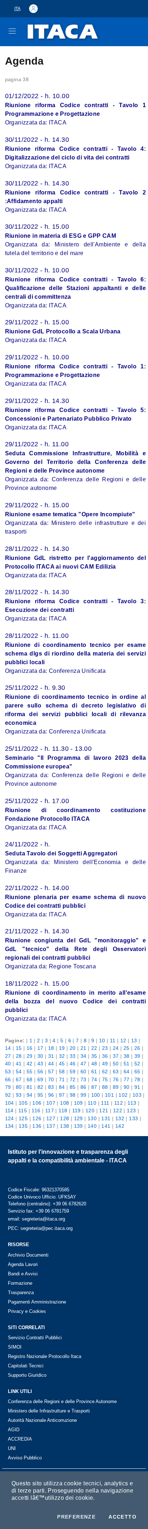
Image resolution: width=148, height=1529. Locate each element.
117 (49, 1110)
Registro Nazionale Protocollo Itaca (44, 1356)
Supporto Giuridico (27, 1375)
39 (137, 1056)
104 (9, 1103)
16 (30, 1048)
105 (23, 1103)
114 (9, 1110)
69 (40, 1079)
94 (30, 1095)
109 (78, 1103)
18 (51, 1048)
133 (133, 1118)
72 (73, 1079)
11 (113, 1040)
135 (23, 1126)
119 (76, 1110)
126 (36, 1118)
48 (94, 1063)
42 (30, 1063)
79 (8, 1087)
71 (62, 1079)
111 (105, 1103)
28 (19, 1056)
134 (9, 1126)
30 (40, 1056)
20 (73, 1048)
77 (127, 1079)
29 (30, 1056)
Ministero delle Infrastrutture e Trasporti (49, 1411)
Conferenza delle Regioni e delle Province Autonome (62, 1401)
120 (89, 1110)
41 (19, 1063)
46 (73, 1063)
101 (109, 1095)
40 (8, 1063)
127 (50, 1118)
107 (50, 1103)
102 (123, 1095)
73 (83, 1079)
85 (73, 1087)
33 (73, 1056)
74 (94, 1079)
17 (40, 1048)
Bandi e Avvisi (23, 1273)
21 (83, 1048)
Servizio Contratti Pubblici (35, 1337)
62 (105, 1071)
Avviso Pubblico (25, 1457)
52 (137, 1063)
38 (127, 1056)
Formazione (20, 1283)
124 (9, 1118)
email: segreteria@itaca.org (36, 1219)
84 (62, 1087)
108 (64, 1103)
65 (137, 1071)
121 (103, 1110)
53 (8, 1071)
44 (51, 1063)
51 (127, 1063)
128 (64, 1118)
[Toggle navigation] (12, 31)
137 (50, 1126)
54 (19, 1071)
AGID (13, 1429)
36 (105, 1056)
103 (137, 1095)
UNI (12, 1448)
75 (105, 1079)
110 (92, 1103)
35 (94, 1056)
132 (119, 1118)
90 (127, 1087)
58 (62, 1071)
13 (134, 1040)
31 (51, 1056)
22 (94, 1048)
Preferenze (76, 1516)
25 (127, 1048)
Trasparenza (21, 1292)
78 (137, 1079)
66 (8, 1079)
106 (36, 1103)
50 (116, 1063)
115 (22, 1110)
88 (105, 1087)
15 (19, 1048)
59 (73, 1071)
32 (62, 1056)
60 (83, 1071)
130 (92, 1118)
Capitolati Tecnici (25, 1365)
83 (51, 1087)
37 (116, 1056)
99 (83, 1095)
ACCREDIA (20, 1439)
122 (117, 1110)
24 (116, 1048)
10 (102, 1040)
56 (40, 1071)
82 (40, 1087)
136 (36, 1126)
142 (119, 1126)
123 (131, 1110)
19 (62, 1048)
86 (83, 1087)
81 (30, 1087)
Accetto (122, 1516)
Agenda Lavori (23, 1264)
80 (19, 1087)
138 (64, 1126)
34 (83, 1056)
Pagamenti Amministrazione (37, 1302)
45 (62, 1063)
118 (63, 1110)
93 (19, 1095)
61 (94, 1071)
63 (116, 1071)
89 (116, 1087)
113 (132, 1103)
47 (83, 1063)
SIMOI (15, 1347)
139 (78, 1126)
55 (30, 1071)
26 (137, 1048)
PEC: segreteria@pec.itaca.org (40, 1228)
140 (92, 1126)
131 (105, 1118)
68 (30, 1079)
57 (51, 1071)
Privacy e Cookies (27, 1311)
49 (105, 1063)
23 (105, 1048)
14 (8, 1048)
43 (40, 1063)
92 (8, 1095)
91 (137, 1087)
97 (62, 1095)
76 (116, 1079)
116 (36, 1110)
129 (78, 1118)
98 (73, 1095)
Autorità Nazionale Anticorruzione (42, 1420)
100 (95, 1095)
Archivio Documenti (28, 1255)
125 (23, 1118)
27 (8, 1056)
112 (118, 1103)
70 (51, 1079)
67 (19, 1079)
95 (40, 1095)
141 (105, 1126)
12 (123, 1040)
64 (127, 1071)
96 (51, 1095)
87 (94, 1087)
